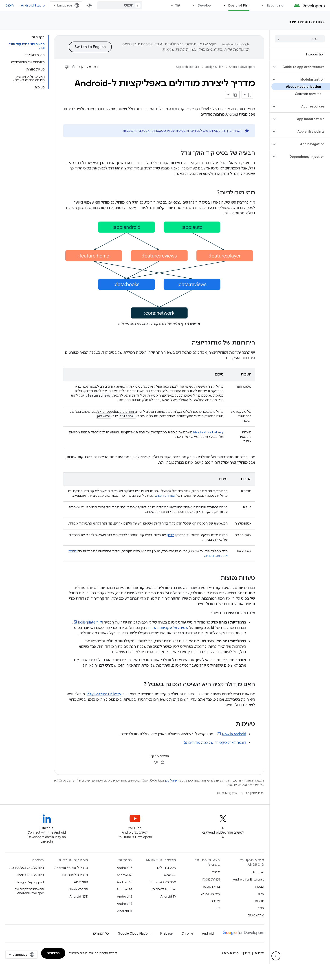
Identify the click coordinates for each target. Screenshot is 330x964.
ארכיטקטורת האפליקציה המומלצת (146, 131)
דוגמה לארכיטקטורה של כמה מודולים (217, 742)
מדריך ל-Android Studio (71, 868)
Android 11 (124, 911)
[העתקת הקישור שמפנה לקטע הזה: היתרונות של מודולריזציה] (187, 343)
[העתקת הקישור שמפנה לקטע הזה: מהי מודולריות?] (212, 193)
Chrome (187, 933)
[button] (303, 66)
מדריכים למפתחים (75, 875)
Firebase (166, 933)
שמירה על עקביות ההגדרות (167, 628)
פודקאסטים (256, 915)
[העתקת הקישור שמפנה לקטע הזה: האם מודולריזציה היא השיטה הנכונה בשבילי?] (139, 684)
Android (258, 872)
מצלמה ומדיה (210, 894)
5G (218, 908)
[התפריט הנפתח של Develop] (192, 5)
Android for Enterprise (248, 879)
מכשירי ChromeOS (163, 882)
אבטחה (259, 887)
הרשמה (53, 953)
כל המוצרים (101, 933)
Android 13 (124, 896)
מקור (260, 894)
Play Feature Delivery (208, 432)
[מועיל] (73, 67)
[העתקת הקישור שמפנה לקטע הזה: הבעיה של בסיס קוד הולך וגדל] (176, 153)
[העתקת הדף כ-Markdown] (235, 95)
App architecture (307, 22)
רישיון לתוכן (172, 780)
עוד (177, 5)
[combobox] (119, 5)
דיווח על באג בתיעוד (30, 875)
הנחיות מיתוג (230, 953)
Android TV (168, 896)
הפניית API (81, 882)
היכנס (9, 5)
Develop (204, 5)
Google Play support (29, 882)
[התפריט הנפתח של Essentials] (261, 5)
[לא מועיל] (66, 67)
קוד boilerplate (90, 622)
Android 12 (124, 904)
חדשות (259, 901)
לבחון (170, 535)
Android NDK (78, 896)
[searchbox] (300, 38)
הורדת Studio (78, 889)
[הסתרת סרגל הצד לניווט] (275, 955)
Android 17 (124, 868)
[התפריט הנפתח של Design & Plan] (222, 5)
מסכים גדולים (166, 868)
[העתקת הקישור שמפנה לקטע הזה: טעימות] (231, 724)
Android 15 (124, 882)
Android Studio (33, 5)
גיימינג (216, 872)
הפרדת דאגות (165, 496)
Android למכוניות (164, 889)
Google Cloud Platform (134, 933)
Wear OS (169, 875)
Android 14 (124, 889)
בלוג (261, 908)
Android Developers (242, 67)
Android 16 (124, 875)
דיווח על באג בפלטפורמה (26, 868)
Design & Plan (238, 5)
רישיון (246, 953)
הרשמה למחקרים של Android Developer (29, 891)
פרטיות (215, 901)
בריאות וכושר (211, 887)
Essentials (275, 5)
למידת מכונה (211, 879)
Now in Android (234, 734)
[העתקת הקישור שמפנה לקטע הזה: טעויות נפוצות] (215, 578)
